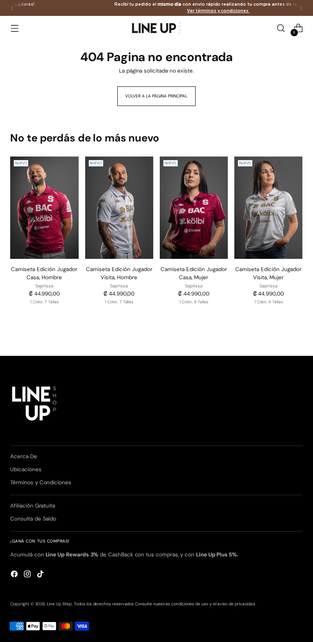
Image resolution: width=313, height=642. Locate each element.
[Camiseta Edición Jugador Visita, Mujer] (268, 208)
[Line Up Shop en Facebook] (15, 575)
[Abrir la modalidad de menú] (14, 28)
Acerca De (23, 456)
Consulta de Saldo (33, 518)
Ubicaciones (25, 469)
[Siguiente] (301, 8)
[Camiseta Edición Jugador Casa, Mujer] (194, 208)
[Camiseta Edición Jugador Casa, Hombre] (44, 208)
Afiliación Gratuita (32, 505)
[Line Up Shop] (156, 28)
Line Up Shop (59, 604)
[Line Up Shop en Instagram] (28, 575)
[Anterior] (12, 8)
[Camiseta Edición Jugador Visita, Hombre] (119, 208)
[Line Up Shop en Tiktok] (41, 575)
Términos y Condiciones (40, 482)
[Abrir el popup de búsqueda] (281, 28)
